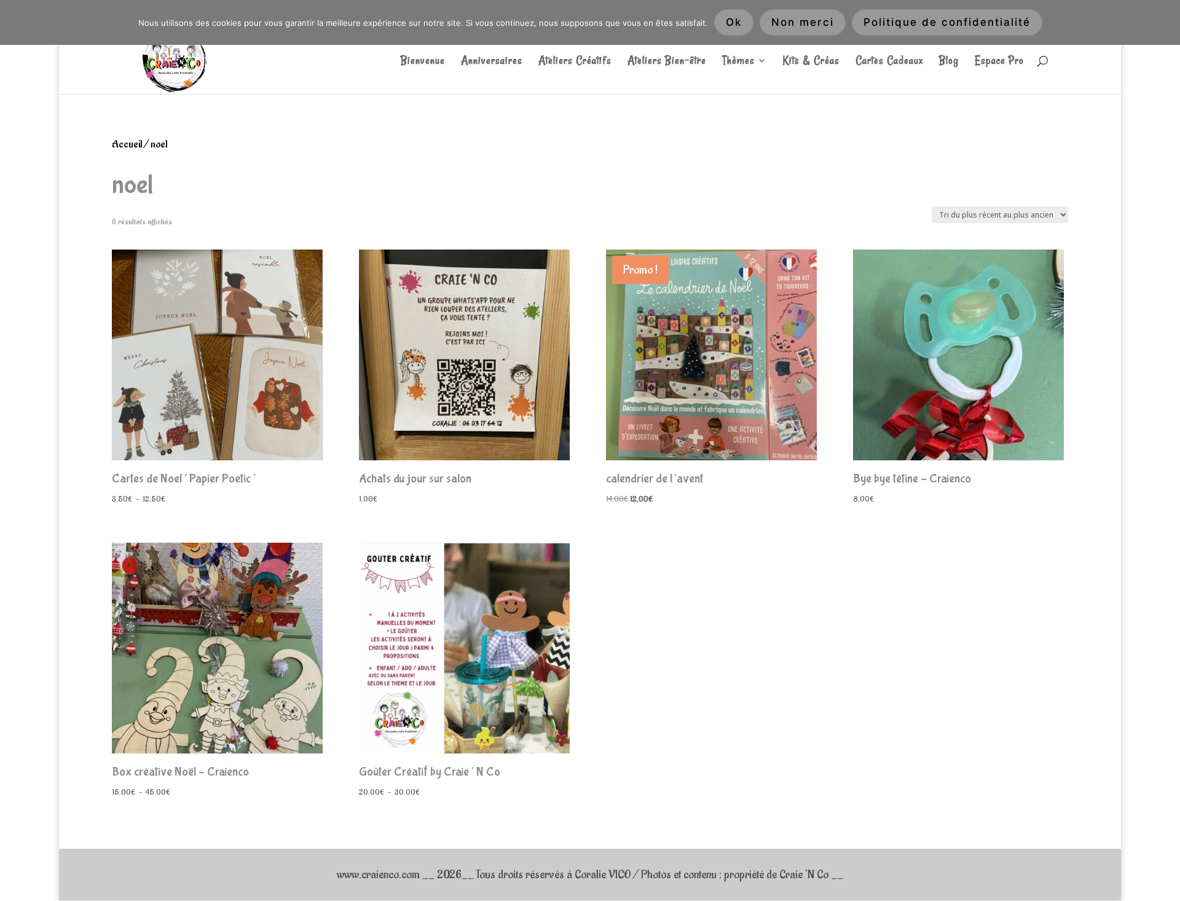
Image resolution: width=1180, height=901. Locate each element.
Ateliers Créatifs (575, 62)
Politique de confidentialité (947, 22)
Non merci (802, 22)
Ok (734, 22)
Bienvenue (423, 62)
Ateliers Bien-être (666, 62)
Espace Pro (999, 62)
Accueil (127, 144)
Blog (949, 62)
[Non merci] (1164, 23)
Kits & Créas (811, 62)
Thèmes (738, 62)
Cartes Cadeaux (889, 62)
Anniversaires (491, 62)
